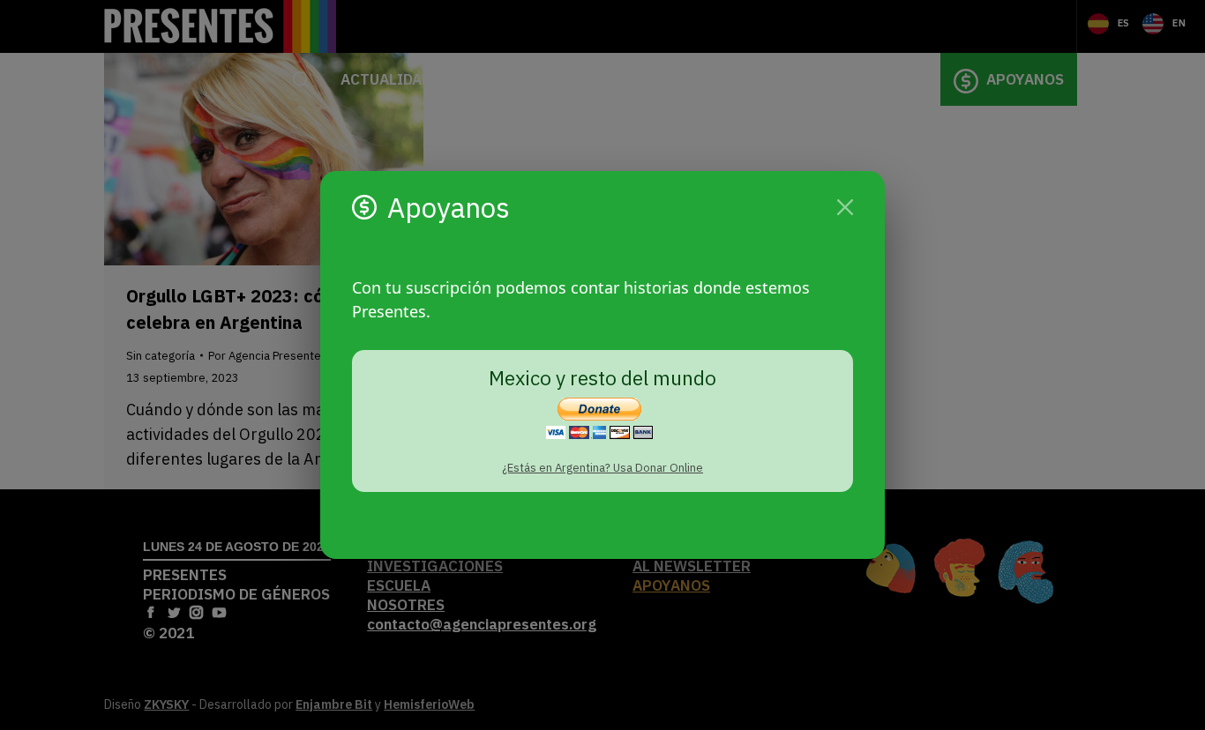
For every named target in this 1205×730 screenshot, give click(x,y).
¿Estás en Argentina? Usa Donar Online (602, 467)
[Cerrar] (845, 207)
